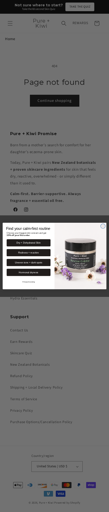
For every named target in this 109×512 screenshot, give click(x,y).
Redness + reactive (28, 252)
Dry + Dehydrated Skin (28, 243)
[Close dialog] (103, 226)
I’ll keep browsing (28, 282)
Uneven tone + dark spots (28, 262)
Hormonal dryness (28, 272)
